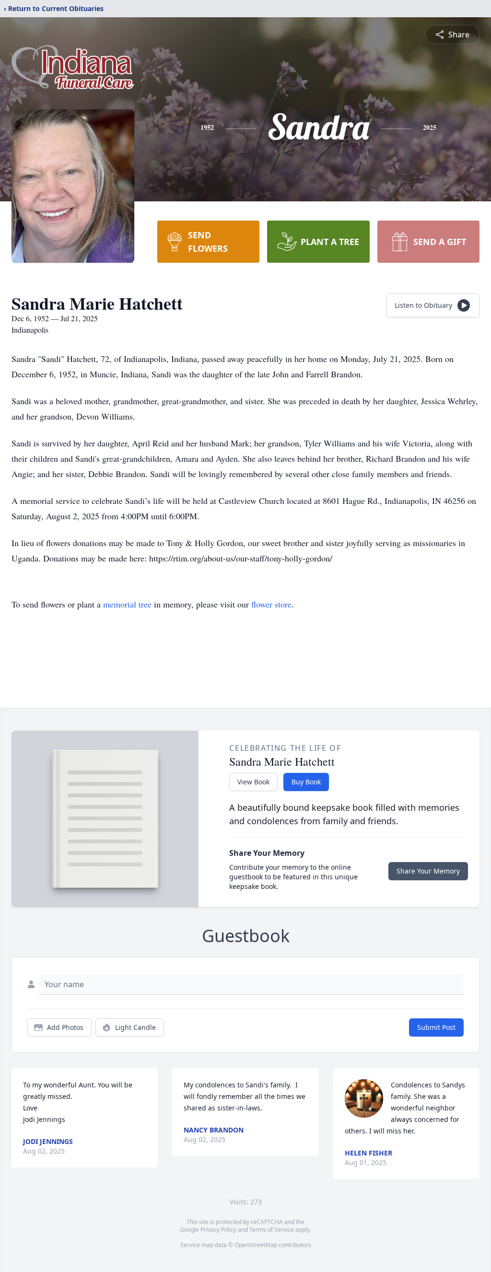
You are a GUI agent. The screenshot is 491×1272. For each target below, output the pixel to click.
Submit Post (436, 1027)
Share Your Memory (428, 870)
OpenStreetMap (255, 1245)
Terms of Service (271, 1229)
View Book (253, 781)
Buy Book (306, 781)
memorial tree (127, 604)
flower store (271, 604)
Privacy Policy (218, 1229)
